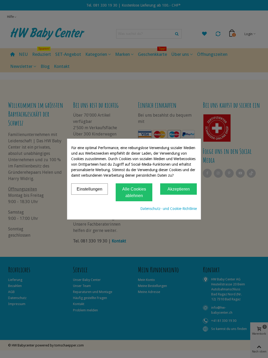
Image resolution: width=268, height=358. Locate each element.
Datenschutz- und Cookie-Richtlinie (168, 208)
